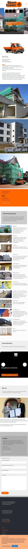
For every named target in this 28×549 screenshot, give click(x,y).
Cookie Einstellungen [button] (6, 546)
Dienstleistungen (5, 530)
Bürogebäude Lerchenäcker (9, 368)
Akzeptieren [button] (15, 546)
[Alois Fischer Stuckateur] (14, 4)
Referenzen (4, 532)
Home (3, 527)
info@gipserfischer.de (6, 202)
